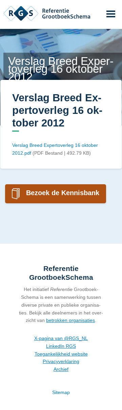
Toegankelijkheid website (61, 354)
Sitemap (61, 392)
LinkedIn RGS (61, 346)
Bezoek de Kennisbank (62, 193)
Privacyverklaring (61, 361)
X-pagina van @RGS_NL (61, 338)
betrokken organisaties (70, 320)
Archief (61, 369)
